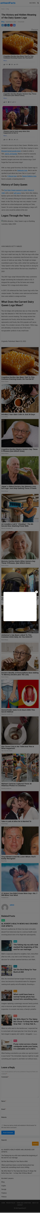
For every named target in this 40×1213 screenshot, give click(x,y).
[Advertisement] (20, 606)
